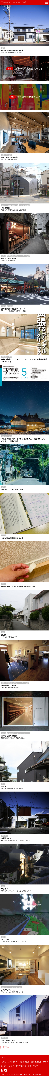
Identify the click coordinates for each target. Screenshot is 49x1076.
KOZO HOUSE (4, 1046)
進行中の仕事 (36, 1062)
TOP (3, 1057)
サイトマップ (33, 1066)
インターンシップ (7, 1066)
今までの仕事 (24, 1062)
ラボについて (12, 1062)
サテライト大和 (4, 1048)
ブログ (45, 1062)
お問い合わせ (21, 1066)
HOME (3, 1062)
